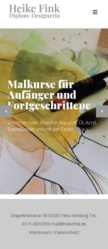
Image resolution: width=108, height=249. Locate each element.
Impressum (40, 232)
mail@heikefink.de (68, 224)
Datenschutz (67, 232)
